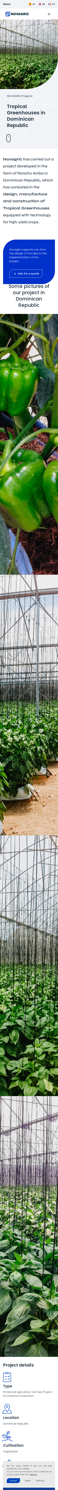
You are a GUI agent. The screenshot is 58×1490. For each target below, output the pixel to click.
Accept (13, 1480)
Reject (28, 1480)
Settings (40, 1480)
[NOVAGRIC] (17, 13)
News (6, 4)
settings (33, 1474)
